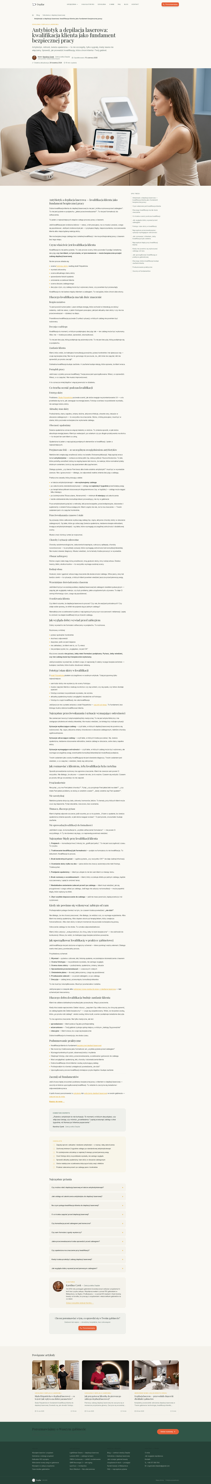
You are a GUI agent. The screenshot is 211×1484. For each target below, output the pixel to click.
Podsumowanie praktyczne (142, 267)
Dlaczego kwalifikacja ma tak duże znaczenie (145, 211)
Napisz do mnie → (57, 1101)
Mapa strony (160, 1480)
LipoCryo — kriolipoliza (78, 1466)
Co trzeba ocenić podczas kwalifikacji (146, 216)
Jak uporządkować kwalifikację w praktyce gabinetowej (145, 256)
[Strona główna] (33, 15)
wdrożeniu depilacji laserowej (95, 1093)
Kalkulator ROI (88, 4)
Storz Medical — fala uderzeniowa (82, 1469)
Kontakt (135, 4)
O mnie (111, 4)
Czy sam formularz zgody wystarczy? (87, 1232)
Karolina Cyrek (48, 57)
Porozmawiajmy (172, 4)
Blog (126, 4)
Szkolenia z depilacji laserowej (118, 1456)
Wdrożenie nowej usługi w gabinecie (45, 1462)
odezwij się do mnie (57, 1097)
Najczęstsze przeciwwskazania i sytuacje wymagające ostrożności (145, 231)
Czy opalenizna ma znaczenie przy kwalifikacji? (87, 1250)
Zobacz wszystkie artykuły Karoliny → (80, 1303)
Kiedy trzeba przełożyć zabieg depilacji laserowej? (87, 1259)
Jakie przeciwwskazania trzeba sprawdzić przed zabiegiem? (87, 1241)
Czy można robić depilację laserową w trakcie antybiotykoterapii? (87, 1187)
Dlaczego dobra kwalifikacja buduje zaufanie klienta (146, 262)
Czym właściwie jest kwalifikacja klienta (147, 206)
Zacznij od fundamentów (141, 271)
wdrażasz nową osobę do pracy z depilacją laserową (95, 989)
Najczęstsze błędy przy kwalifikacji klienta (145, 244)
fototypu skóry (62, 266)
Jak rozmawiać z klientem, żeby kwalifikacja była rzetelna (144, 237)
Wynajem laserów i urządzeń (42, 1453)
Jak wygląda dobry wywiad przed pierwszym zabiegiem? (87, 1268)
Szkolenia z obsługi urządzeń (43, 1456)
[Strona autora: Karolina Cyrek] (34, 58)
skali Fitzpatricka (57, 675)
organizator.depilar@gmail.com (158, 1466)
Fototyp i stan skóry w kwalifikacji (145, 226)
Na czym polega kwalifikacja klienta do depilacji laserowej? (87, 1205)
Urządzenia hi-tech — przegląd (118, 1462)
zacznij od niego (100, 705)
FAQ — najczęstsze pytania (117, 1469)
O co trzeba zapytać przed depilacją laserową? (87, 1214)
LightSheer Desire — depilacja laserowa (84, 1453)
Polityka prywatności (172, 1480)
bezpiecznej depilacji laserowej (89, 1045)
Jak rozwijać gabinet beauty (117, 1459)
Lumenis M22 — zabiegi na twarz (81, 1456)
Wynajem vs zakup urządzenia (43, 1466)
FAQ (119, 4)
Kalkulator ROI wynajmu (40, 1459)
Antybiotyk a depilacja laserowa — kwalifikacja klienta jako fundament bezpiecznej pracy (145, 200)
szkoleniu (77, 1093)
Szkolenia (102, 4)
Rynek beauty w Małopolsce (117, 1466)
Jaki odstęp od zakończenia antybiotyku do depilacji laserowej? (87, 1196)
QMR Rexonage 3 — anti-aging (81, 1462)
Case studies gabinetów (41, 1469)
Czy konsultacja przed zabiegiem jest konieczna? (87, 1223)
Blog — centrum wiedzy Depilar (118, 1453)
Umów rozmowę (167, 1432)
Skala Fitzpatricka (65, 397)
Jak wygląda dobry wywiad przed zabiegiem (145, 221)
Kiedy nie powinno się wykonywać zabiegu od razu (145, 250)
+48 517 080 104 (153, 1462)
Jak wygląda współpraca (154, 1456)
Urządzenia (71, 4)
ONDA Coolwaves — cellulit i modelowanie (85, 1459)
